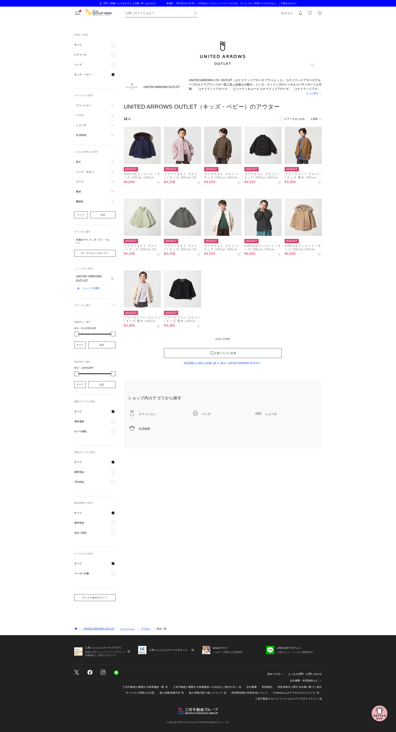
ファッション (127, 628)
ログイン (287, 13)
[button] (95, 45)
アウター (146, 628)
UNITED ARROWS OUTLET (98, 628)
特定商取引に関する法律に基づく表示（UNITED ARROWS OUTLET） (223, 363)
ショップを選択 (91, 288)
